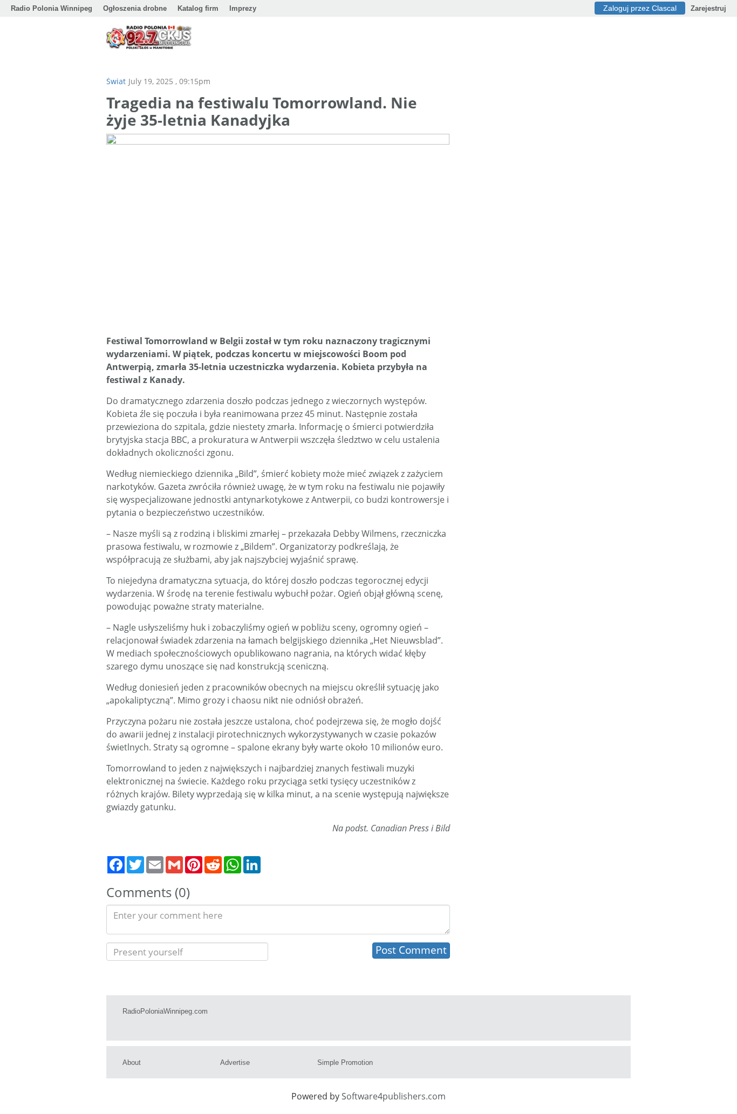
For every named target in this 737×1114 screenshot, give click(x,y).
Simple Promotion (345, 1062)
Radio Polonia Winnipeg (51, 8)
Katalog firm (198, 8)
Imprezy (242, 8)
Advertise (235, 1062)
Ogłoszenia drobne (135, 8)
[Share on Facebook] (116, 864)
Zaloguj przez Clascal (640, 8)
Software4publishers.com (394, 1096)
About (131, 1062)
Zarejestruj (708, 8)
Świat (116, 81)
